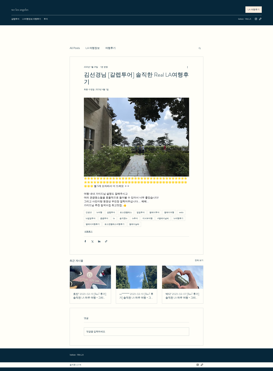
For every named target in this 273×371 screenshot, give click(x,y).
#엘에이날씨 (163, 218)
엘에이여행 (169, 212)
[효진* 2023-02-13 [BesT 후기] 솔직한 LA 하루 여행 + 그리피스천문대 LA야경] (90, 277)
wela (181, 212)
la (114, 218)
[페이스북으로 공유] (85, 241)
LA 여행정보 (93, 47)
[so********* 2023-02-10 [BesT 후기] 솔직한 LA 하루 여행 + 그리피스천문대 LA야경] (136, 277)
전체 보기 (199, 260)
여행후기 (110, 47)
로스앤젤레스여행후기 (114, 224)
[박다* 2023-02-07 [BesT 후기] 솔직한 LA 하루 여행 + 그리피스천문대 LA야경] (182, 277)
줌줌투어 (104, 218)
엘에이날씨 (134, 224)
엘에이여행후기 (93, 224)
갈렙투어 (111, 212)
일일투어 (141, 212)
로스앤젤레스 (126, 212)
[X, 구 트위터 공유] (92, 241)
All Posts (75, 47)
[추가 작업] (187, 67)
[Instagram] (256, 18)
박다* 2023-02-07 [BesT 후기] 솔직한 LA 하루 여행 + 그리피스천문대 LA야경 (182, 296)
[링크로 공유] (106, 241)
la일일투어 (90, 218)
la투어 (135, 218)
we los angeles (20, 10)
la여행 (99, 212)
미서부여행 (148, 218)
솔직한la (123, 218)
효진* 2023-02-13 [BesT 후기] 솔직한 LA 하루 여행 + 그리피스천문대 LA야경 (89, 296)
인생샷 (89, 212)
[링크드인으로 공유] (99, 241)
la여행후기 (178, 218)
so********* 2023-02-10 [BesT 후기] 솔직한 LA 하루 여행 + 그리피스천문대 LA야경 (136, 296)
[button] (199, 48)
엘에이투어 (154, 212)
